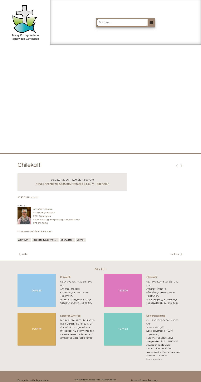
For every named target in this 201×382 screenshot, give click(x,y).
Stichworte (66, 240)
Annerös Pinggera (43, 209)
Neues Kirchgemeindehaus (72, 183)
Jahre (80, 240)
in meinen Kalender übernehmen (35, 231)
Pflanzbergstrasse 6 (44, 212)
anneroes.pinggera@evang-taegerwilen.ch (56, 219)
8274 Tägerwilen (42, 216)
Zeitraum (23, 240)
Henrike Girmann (108, 380)
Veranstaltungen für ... (44, 240)
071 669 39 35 (40, 223)
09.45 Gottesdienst (28, 197)
